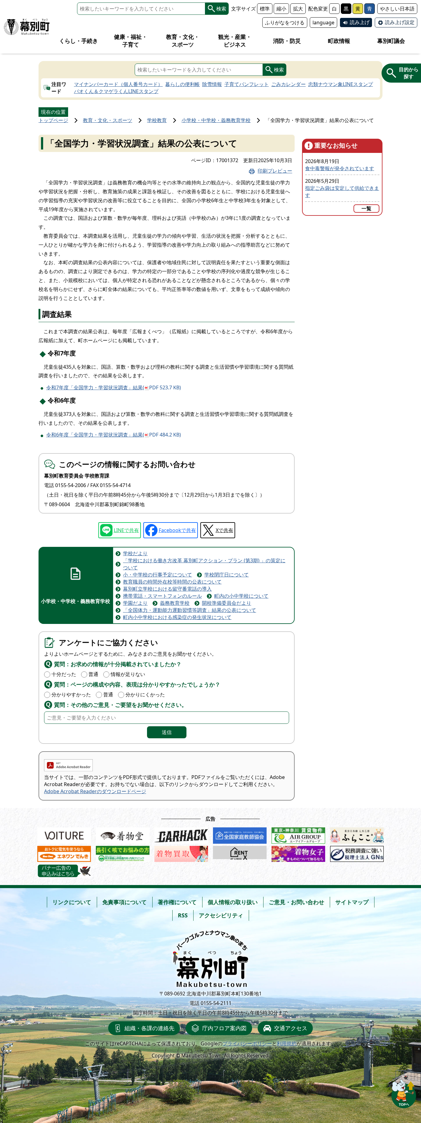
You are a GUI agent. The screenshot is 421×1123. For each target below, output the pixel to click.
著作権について (177, 902)
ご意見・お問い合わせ (296, 902)
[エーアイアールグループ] (298, 834)
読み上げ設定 (400, 22)
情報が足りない (128, 674)
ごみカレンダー (288, 84)
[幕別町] (27, 26)
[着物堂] (122, 834)
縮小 (281, 8)
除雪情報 (212, 84)
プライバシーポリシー (247, 1043)
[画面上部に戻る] (403, 1092)
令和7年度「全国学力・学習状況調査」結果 (113, 387)
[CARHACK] (181, 834)
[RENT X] (240, 852)
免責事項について (124, 902)
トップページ (53, 120)
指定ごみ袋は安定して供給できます (342, 192)
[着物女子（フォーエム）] (298, 852)
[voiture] (64, 834)
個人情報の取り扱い (233, 902)
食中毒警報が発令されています (339, 168)
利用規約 (286, 1043)
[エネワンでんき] (64, 852)
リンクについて (71, 902)
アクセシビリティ (221, 915)
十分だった (63, 674)
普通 (93, 674)
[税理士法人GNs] (357, 852)
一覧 (366, 208)
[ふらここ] (357, 834)
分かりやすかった (71, 694)
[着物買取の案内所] (181, 852)
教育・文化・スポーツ (107, 120)
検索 (221, 8)
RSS (183, 915)
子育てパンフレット (246, 84)
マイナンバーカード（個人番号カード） (118, 84)
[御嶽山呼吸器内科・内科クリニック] (122, 852)
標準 (265, 8)
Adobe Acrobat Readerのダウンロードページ (95, 791)
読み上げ (360, 22)
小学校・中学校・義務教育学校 (216, 120)
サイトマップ (352, 902)
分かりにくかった (145, 694)
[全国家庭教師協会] (240, 834)
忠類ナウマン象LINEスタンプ (340, 84)
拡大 (298, 8)
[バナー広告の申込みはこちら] (64, 871)
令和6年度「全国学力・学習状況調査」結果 (113, 434)
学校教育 (157, 120)
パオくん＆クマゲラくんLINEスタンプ (116, 91)
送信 (167, 732)
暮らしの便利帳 (182, 84)
